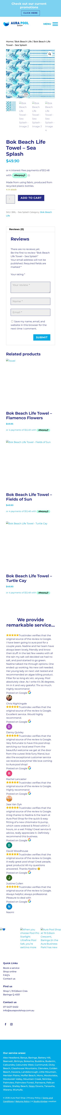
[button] (50, 54)
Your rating (18, 274)
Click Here (30, 13)
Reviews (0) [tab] (16, 229)
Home (9, 41)
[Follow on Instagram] (11, 1024)
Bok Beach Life (23, 41)
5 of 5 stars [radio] (29, 278)
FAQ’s (6, 975)
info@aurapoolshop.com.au (18, 1010)
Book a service (11, 968)
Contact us (9, 978)
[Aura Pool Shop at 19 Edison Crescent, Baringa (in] (51, 938)
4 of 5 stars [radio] (25, 278)
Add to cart (31, 198)
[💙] (10, 938)
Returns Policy (23, 1101)
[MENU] (55, 24)
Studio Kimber (40, 1101)
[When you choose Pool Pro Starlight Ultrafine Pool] (30, 938)
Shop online (9, 971)
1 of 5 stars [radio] (12, 278)
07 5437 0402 (10, 1006)
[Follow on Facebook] (5, 1024)
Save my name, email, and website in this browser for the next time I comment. (29, 325)
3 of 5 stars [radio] (21, 278)
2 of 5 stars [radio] (16, 278)
